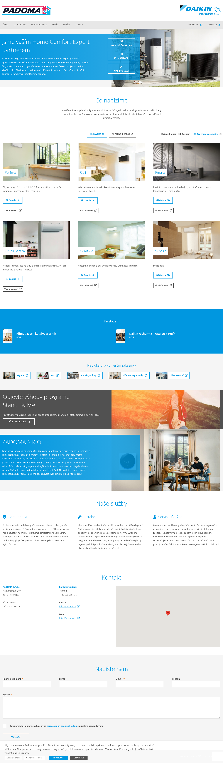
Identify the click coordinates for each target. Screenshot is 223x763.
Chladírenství (176, 375)
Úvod (5, 24)
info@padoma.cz (67, 606)
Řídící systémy (88, 375)
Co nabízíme (20, 24)
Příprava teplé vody (133, 375)
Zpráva (7, 694)
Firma (62, 678)
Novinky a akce (39, 24)
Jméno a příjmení (13, 678)
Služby (66, 24)
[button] (168, 613)
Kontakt (80, 24)
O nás (55, 24)
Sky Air (20, 375)
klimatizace (121, 58)
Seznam (186, 134)
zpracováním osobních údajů (62, 726)
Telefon (176, 678)
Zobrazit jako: (168, 134)
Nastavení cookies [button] (34, 757)
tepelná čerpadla (121, 45)
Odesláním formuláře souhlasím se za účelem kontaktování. (56, 726)
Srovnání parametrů (206, 134)
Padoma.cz (193, 24)
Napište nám (121, 71)
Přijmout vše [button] (58, 757)
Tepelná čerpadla (122, 134)
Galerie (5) (14, 200)
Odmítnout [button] (79, 757)
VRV (53, 375)
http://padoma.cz (68, 618)
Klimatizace (97, 134)
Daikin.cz (212, 24)
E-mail (120, 678)
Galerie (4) (164, 200)
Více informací (10, 210)
